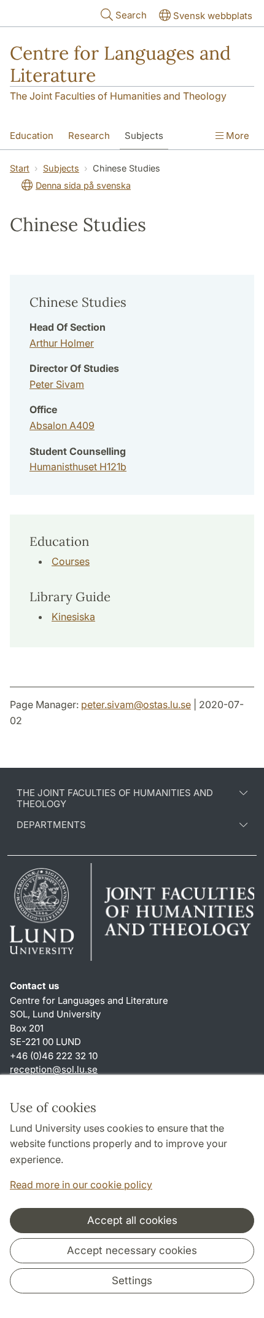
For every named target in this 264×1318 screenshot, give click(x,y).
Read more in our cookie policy (81, 1184)
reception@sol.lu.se (54, 1069)
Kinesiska (73, 616)
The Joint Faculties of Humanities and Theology (118, 96)
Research (89, 135)
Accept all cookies (132, 1220)
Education (31, 135)
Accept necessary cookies (132, 1250)
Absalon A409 (62, 425)
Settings (132, 1280)
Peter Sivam (56, 384)
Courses (71, 561)
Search (131, 15)
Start (19, 168)
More (236, 135)
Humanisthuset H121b (77, 466)
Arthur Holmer (61, 343)
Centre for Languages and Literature (120, 64)
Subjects (144, 135)
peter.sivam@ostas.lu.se (136, 704)
